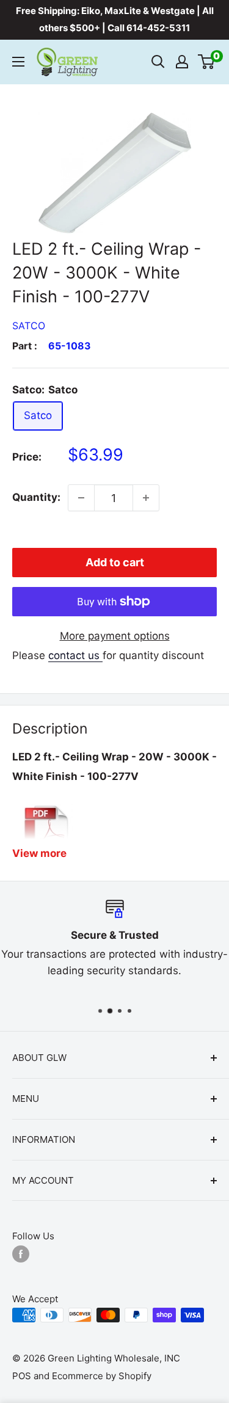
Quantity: (36, 497)
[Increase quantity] (146, 498)
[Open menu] (18, 62)
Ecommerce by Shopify (101, 1376)
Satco (28, 325)
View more (39, 853)
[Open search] (158, 61)
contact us (75, 655)
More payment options (115, 636)
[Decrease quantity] (81, 498)
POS (21, 1376)
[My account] (182, 61)
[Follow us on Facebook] (20, 1254)
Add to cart (114, 562)
